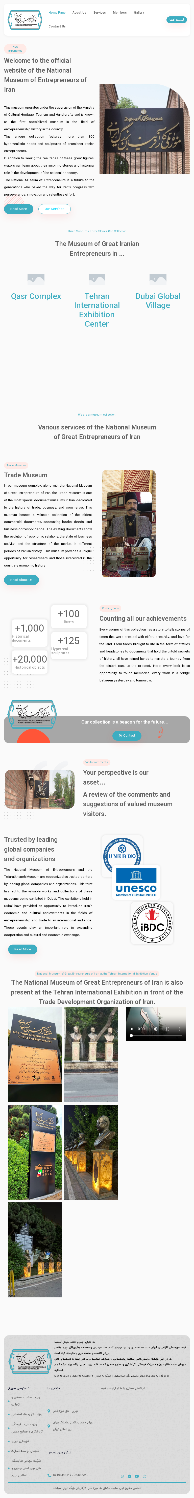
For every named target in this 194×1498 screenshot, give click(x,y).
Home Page (56, 13)
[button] (176, 19)
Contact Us (57, 26)
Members (120, 13)
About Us (79, 13)
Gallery (139, 13)
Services (99, 13)
